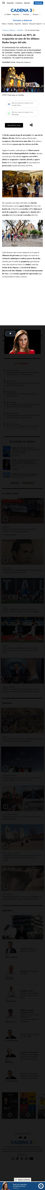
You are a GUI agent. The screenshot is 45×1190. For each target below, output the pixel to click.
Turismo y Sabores (23, 20)
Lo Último (7, 14)
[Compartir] (31, 125)
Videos (4, 24)
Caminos (18, 3)
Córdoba (26, 14)
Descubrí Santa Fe (35, 24)
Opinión (27, 3)
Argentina (16, 14)
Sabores (25, 24)
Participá (38, 3)
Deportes (10, 3)
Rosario (35, 14)
